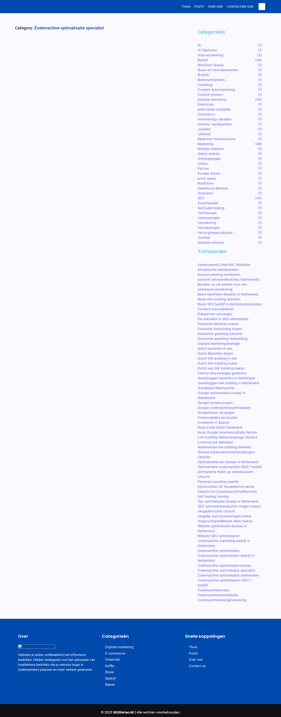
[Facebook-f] (23, 682)
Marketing (70, 49)
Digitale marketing (47, 49)
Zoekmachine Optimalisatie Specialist (55, 55)
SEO (85, 49)
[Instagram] (36, 682)
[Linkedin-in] (62, 682)
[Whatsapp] (49, 682)
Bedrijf (25, 49)
